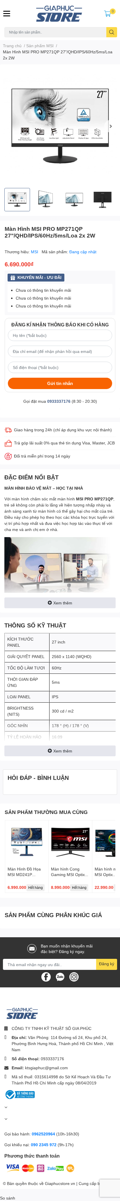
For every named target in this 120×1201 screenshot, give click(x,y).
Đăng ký (106, 963)
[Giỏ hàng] (107, 13)
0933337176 (58, 401)
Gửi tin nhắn (60, 383)
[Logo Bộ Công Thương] (19, 1094)
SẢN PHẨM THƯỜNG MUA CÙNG (46, 812)
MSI (35, 251)
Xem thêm (62, 602)
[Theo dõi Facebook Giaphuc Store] (46, 976)
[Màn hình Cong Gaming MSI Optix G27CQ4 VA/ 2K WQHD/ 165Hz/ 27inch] (70, 842)
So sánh (7, 1197)
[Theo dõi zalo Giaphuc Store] (60, 976)
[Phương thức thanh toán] (40, 1167)
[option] (60, 126)
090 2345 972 (44, 1144)
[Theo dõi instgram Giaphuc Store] (74, 976)
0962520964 (44, 1133)
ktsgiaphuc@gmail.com (46, 1067)
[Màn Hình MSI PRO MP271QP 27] (60, 126)
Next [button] (110, 126)
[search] (111, 32)
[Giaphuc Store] (60, 13)
